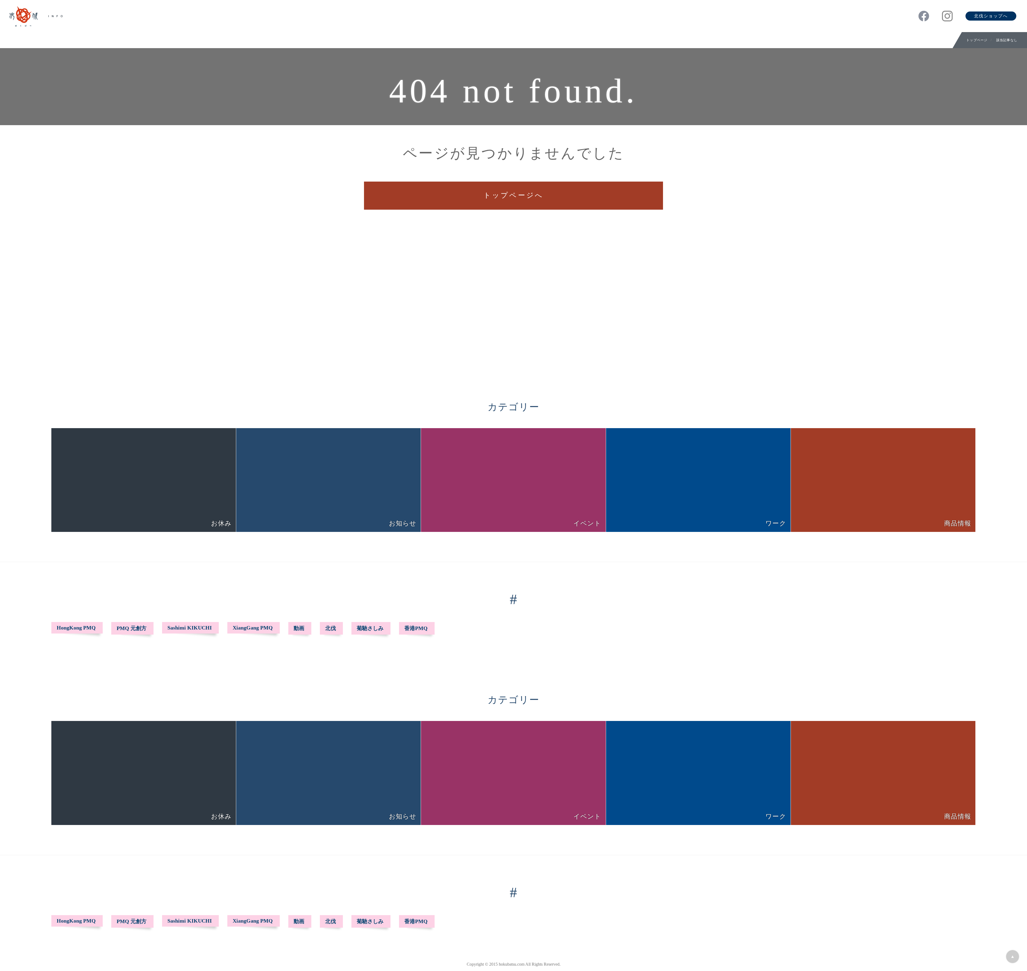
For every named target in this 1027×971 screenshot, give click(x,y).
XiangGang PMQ (253, 628)
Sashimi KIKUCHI (189, 628)
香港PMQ (416, 628)
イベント (587, 523)
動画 (299, 628)
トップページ (976, 40)
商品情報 (957, 523)
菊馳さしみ (370, 628)
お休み (221, 523)
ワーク (775, 523)
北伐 (330, 628)
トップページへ (514, 195)
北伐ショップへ (991, 16)
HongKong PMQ (76, 628)
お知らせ (403, 523)
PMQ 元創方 (132, 628)
